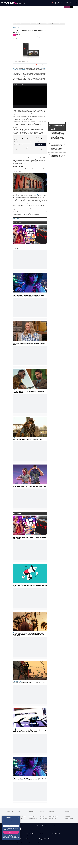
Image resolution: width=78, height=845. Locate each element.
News (14, 34)
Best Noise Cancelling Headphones (56, 813)
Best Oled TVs (42, 816)
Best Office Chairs (52, 818)
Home (47, 6)
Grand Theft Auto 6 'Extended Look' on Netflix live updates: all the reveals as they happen (58, 144)
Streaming (24, 6)
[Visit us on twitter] (57, 3)
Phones (7, 6)
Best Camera (67, 811)
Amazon (41, 68)
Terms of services (27, 147)
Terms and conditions (56, 833)
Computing (12, 6)
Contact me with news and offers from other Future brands (11, 829)
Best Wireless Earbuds (53, 816)
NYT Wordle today (50, 23)
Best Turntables (52, 811)
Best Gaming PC (32, 816)
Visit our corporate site (54, 825)
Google (37, 194)
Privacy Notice (16, 148)
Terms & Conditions (10, 837)
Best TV (41, 813)
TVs (20, 6)
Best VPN (58, 23)
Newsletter (45, 64)
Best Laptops (31, 811)
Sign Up (11, 832)
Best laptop (31, 23)
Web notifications (55, 835)
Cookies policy (28, 835)
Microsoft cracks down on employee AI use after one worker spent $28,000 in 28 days (58, 149)
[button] (75, 2)
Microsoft (31, 194)
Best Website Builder (21, 818)
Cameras (42, 6)
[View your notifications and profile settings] (71, 3)
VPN (38, 6)
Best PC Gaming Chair (33, 818)
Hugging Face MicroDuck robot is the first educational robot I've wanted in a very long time (58, 155)
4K (30, 199)
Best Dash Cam (68, 813)
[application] (30, 95)
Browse (54, 6)
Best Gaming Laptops (33, 813)
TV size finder (22, 23)
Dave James (19, 34)
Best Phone (42, 811)
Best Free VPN (19, 813)
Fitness (29, 6)
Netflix (19, 27)
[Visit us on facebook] (55, 3)
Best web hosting (39, 23)
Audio (34, 6)
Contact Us (41, 833)
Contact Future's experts (30, 833)
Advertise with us (42, 835)
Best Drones (67, 816)
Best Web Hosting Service (21, 816)
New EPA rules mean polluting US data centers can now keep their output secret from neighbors (57, 127)
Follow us (38, 64)
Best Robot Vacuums (69, 818)
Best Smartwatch (43, 818)
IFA (13, 74)
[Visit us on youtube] (59, 3)
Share (15, 64)
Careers (27, 838)
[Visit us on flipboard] (61, 3)
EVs (50, 6)
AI (17, 6)
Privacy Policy (15, 836)
